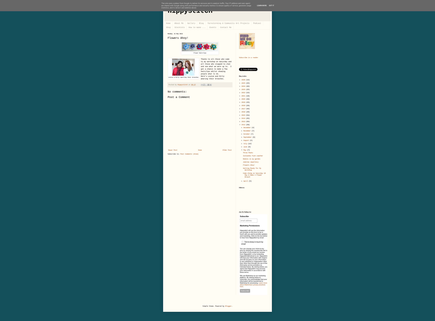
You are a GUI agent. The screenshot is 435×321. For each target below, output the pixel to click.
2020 (244, 99)
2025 (244, 83)
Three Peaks (248, 153)
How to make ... (197, 28)
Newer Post (172, 150)
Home (168, 23)
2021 (244, 96)
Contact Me (225, 28)
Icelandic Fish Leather (253, 156)
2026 (244, 80)
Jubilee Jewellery (250, 162)
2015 (244, 115)
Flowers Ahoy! (249, 165)
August (246, 140)
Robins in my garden (251, 159)
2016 (244, 112)
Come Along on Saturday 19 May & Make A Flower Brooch (254, 175)
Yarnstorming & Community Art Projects (228, 23)
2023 (244, 89)
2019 (244, 102)
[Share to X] (206, 85)
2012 (244, 125)
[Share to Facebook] (208, 85)
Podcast (257, 23)
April (246, 181)
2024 (244, 86)
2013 (244, 121)
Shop (168, 28)
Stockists (180, 28)
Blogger (228, 306)
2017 (244, 109)
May (245, 150)
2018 (244, 105)
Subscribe (244, 216)
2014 (244, 118)
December (247, 127)
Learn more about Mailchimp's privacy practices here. (253, 284)
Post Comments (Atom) (189, 154)
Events (212, 28)
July (245, 144)
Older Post (227, 150)
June (245, 147)
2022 (244, 93)
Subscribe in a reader (248, 58)
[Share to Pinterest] (210, 85)
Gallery (191, 23)
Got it (271, 5)
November (247, 131)
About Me (179, 23)
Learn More (262, 5)
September (248, 137)
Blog (201, 23)
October (247, 134)
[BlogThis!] (204, 85)
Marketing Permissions (250, 226)
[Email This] (202, 85)
